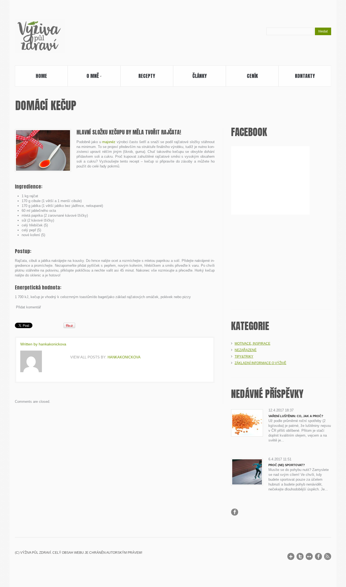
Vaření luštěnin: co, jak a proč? (295, 416)
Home (41, 76)
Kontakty (305, 76)
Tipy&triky (244, 356)
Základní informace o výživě (260, 363)
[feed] (327, 556)
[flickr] (309, 556)
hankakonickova (52, 344)
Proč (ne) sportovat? (286, 465)
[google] (290, 556)
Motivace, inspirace (252, 343)
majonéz (108, 142)
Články (199, 76)
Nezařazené (246, 350)
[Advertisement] (281, 260)
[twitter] (300, 556)
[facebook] (318, 556)
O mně (83, 77)
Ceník (252, 76)
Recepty (146, 76)
